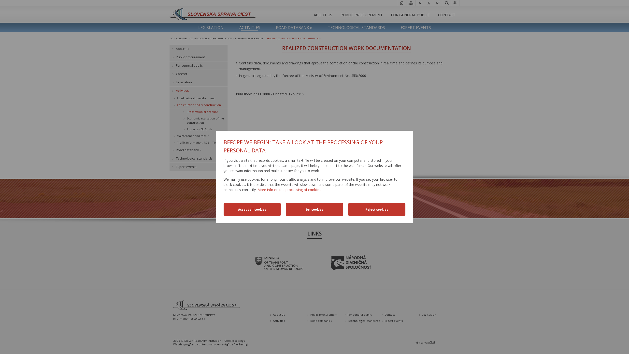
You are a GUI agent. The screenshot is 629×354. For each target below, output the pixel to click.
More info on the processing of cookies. (289, 189)
